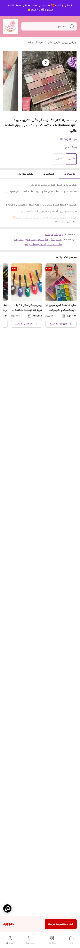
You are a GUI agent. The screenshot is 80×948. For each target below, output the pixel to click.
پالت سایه (42, 244)
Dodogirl (65, 139)
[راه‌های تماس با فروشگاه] (7, 908)
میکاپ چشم (35, 42)
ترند (50, 244)
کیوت (18, 239)
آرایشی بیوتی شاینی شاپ (62, 42)
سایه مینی (29, 239)
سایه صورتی (41, 239)
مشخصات (48, 174)
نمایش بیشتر (67, 222)
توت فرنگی (55, 239)
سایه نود (57, 244)
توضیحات (69, 174)
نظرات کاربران (25, 174)
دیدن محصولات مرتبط (60, 924)
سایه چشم (30, 244)
